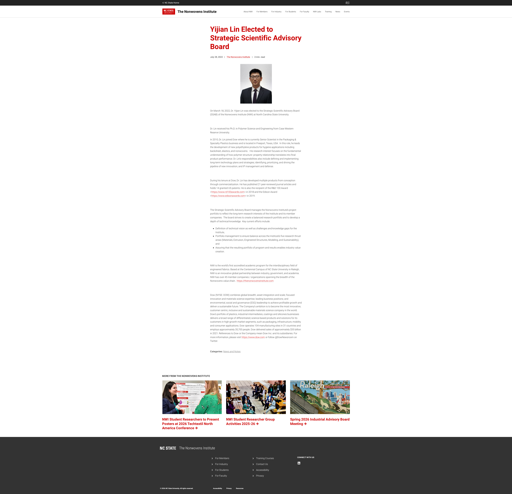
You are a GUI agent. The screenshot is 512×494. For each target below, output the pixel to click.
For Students (290, 12)
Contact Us (262, 464)
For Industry (276, 12)
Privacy (260, 475)
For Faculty (304, 12)
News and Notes (232, 351)
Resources (239, 488)
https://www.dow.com (253, 337)
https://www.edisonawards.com (228, 195)
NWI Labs (317, 12)
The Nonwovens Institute (238, 57)
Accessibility (262, 470)
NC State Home (172, 2)
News (337, 12)
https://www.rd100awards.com (227, 191)
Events (347, 12)
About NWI (248, 12)
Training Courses (265, 458)
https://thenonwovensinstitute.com (255, 280)
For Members (262, 12)
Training (328, 12)
